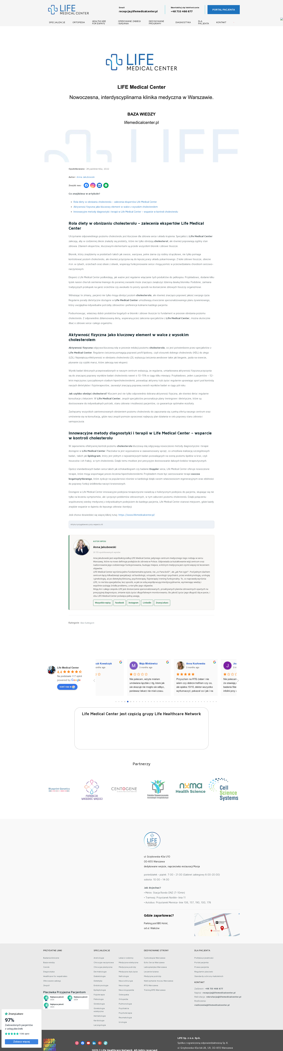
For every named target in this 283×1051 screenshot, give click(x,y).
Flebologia (99, 999)
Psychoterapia (125, 1013)
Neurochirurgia (126, 981)
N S (205, 663)
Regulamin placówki (203, 971)
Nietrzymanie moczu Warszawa (158, 981)
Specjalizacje (57, 22)
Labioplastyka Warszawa (155, 967)
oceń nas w (65, 686)
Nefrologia (124, 976)
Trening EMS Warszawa (154, 990)
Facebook (119, 602)
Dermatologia (100, 971)
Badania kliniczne (51, 958)
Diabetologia (99, 976)
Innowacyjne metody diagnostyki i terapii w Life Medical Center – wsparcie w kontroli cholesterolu (126, 211)
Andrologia (99, 958)
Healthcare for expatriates (55, 976)
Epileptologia (100, 990)
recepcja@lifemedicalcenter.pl (138, 11)
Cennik (46, 967)
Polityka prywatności (203, 958)
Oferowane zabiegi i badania (129, 22)
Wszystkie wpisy (103, 602)
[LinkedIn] (99, 185)
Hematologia (100, 1016)
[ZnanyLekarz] (106, 185)
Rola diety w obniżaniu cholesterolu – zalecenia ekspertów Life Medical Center (115, 201)
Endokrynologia (101, 985)
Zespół (46, 985)
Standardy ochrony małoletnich (208, 976)
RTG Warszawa (151, 985)
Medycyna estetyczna (128, 962)
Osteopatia (124, 994)
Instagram (133, 602)
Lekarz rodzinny (126, 958)
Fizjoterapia (99, 994)
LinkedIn (147, 602)
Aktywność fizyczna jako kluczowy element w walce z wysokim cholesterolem (116, 206)
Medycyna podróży (127, 967)
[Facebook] (86, 185)
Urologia (123, 1022)
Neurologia (124, 985)
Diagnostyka (183, 22)
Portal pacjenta (201, 962)
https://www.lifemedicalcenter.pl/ (137, 514)
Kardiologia (99, 1020)
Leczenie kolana (151, 971)
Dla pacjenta (203, 22)
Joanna (114, 663)
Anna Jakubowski (86, 177)
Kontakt (221, 22)
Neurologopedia (126, 990)
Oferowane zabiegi (52, 981)
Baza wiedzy (49, 962)
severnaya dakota (166, 663)
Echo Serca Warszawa (154, 962)
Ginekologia (99, 1003)
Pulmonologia (125, 1003)
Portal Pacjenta (223, 9)
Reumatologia (125, 1017)
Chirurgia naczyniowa (104, 962)
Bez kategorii (87, 622)
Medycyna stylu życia (128, 971)
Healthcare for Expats (99, 22)
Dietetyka (98, 981)
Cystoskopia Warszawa (154, 958)
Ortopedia (79, 22)
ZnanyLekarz (162, 602)
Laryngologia (100, 1025)
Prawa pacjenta (201, 967)
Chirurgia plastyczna (103, 967)
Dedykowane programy (156, 22)
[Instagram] (92, 185)
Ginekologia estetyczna (99, 1009)
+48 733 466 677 (182, 11)
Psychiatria (124, 1008)
